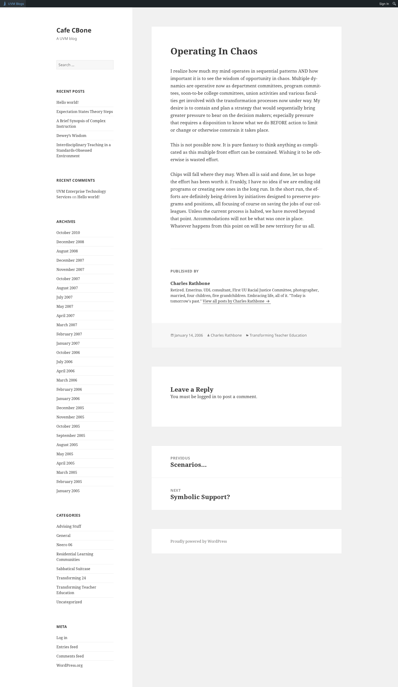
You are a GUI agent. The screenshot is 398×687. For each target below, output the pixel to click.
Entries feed (67, 646)
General (63, 535)
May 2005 (64, 453)
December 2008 (70, 241)
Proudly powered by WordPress (198, 541)
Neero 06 (64, 544)
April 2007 (65, 315)
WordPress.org (69, 665)
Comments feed (70, 656)
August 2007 (67, 287)
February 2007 (69, 334)
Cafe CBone (73, 30)
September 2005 (70, 435)
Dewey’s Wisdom (71, 135)
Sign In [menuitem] (384, 4)
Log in (61, 637)
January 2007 (68, 343)
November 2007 (70, 269)
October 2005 (68, 426)
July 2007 (64, 297)
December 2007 (70, 260)
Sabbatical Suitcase (73, 568)
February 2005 (69, 481)
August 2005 (67, 444)
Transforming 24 (71, 577)
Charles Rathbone (226, 335)
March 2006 (66, 380)
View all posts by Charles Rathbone (234, 301)
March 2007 (66, 324)
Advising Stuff (68, 526)
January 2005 (68, 490)
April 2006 (65, 370)
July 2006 (64, 361)
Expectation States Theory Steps (84, 111)
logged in (206, 397)
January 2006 (68, 398)
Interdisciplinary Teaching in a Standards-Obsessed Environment (83, 150)
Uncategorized (69, 601)
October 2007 (68, 278)
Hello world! (67, 102)
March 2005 (66, 472)
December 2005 (70, 407)
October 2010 (68, 232)
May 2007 (64, 306)
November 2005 (70, 417)
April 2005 (65, 463)
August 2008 (67, 251)
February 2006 (69, 389)
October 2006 (68, 352)
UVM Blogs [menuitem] (16, 4)
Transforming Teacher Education (278, 335)
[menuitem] (394, 3)
